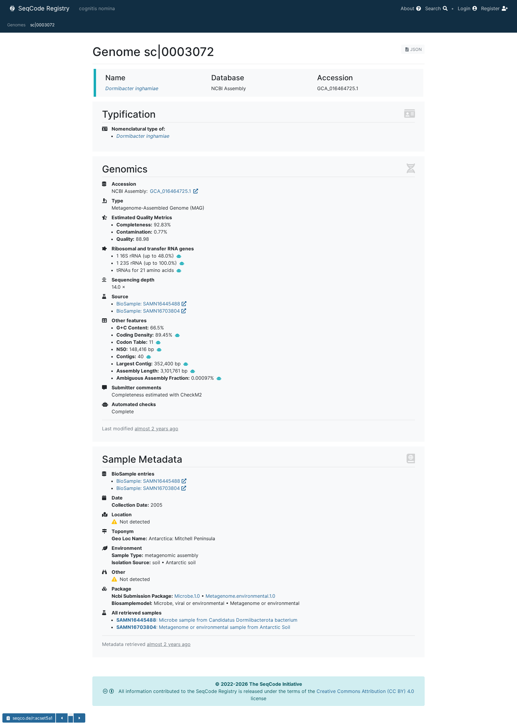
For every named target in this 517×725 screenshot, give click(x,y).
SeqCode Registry (42, 8)
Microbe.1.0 (187, 596)
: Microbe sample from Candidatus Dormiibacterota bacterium (206, 620)
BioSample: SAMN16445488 (149, 304)
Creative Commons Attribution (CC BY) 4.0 (365, 691)
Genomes (16, 24)
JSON (416, 49)
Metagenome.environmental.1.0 (240, 596)
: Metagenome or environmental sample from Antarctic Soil (203, 627)
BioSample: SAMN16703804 (148, 311)
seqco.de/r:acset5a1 (32, 718)
